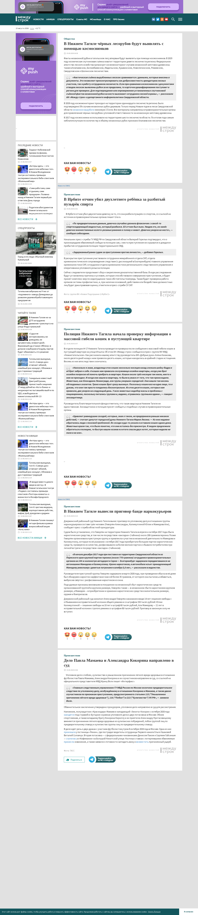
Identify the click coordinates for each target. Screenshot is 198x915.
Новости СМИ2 (64, 185)
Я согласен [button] (188, 911)
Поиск (173, 19)
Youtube (166, 19)
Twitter (157, 19)
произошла (70, 732)
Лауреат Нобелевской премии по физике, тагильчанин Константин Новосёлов (36, 154)
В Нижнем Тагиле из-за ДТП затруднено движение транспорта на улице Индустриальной (35, 322)
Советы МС (81, 19)
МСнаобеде (95, 19)
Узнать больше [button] (154, 911)
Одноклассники (162, 19)
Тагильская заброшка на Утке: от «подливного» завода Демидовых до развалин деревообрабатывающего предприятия (35, 296)
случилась (71, 738)
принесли (69, 741)
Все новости (25, 219)
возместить (142, 741)
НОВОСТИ (38, 19)
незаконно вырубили (84, 109)
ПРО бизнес (119, 19)
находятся (69, 714)
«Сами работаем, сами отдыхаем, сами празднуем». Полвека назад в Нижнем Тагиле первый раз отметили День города (35, 194)
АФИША (50, 19)
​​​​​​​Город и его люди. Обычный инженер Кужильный (35, 258)
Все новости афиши (30, 537)
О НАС (107, 19)
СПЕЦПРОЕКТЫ (65, 19)
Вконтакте (153, 19)
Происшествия (72, 194)
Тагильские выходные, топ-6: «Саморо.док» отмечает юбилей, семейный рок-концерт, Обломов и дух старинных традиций (35, 365)
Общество (69, 38)
